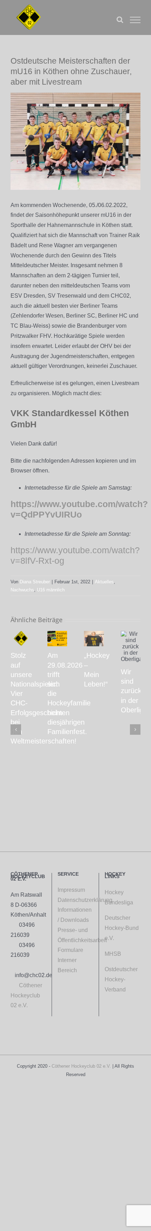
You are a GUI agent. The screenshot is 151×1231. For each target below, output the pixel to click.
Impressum (71, 890)
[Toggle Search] (120, 19)
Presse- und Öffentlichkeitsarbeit (75, 935)
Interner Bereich (71, 965)
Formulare (70, 950)
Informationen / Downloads (75, 915)
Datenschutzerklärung (75, 900)
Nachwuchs (22, 589)
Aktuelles (104, 581)
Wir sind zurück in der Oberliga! (135, 691)
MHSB (113, 954)
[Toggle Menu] (135, 20)
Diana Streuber (35, 581)
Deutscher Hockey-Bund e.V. (122, 928)
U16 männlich (51, 589)
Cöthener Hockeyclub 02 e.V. (26, 995)
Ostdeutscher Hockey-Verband (121, 979)
